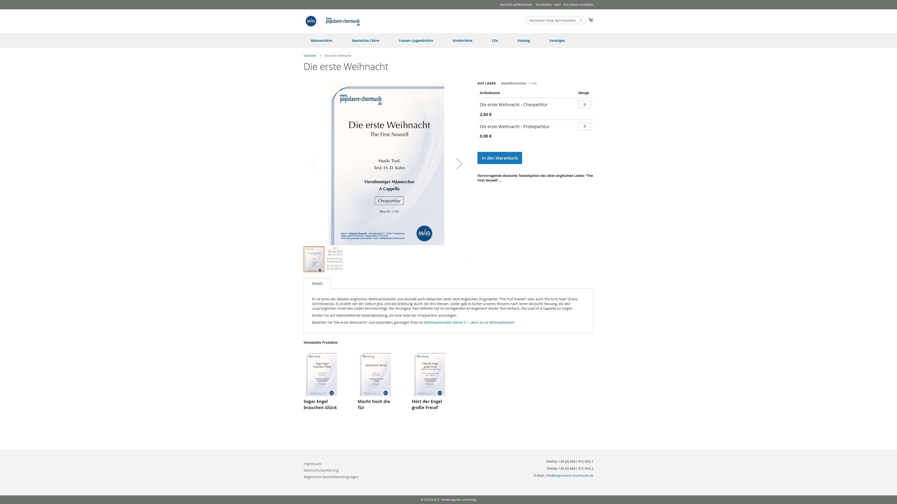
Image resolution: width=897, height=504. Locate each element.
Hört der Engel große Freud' (427, 404)
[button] (459, 163)
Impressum (312, 464)
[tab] (317, 283)
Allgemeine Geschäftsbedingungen (331, 477)
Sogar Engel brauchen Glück (320, 404)
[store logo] (333, 21)
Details (317, 283)
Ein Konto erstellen (578, 4)
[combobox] (556, 20)
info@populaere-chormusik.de (569, 475)
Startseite (310, 55)
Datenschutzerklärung (321, 470)
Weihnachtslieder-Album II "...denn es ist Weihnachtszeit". (470, 322)
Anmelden (544, 4)
